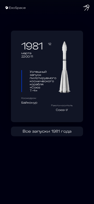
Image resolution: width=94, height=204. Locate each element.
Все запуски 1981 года (47, 131)
